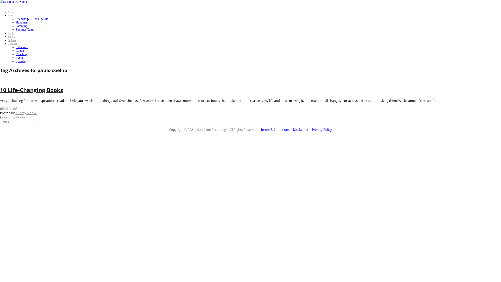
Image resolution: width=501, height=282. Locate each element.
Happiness (22, 22)
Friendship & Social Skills (32, 19)
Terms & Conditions (275, 129)
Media (11, 36)
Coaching (22, 54)
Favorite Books (14, 117)
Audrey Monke (26, 113)
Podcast (12, 40)
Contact (20, 50)
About (11, 12)
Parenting (21, 26)
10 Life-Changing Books (31, 90)
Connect (12, 43)
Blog (10, 15)
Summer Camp (25, 29)
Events (20, 57)
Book (11, 33)
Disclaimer (301, 129)
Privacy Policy (322, 129)
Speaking (21, 61)
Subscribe (22, 47)
